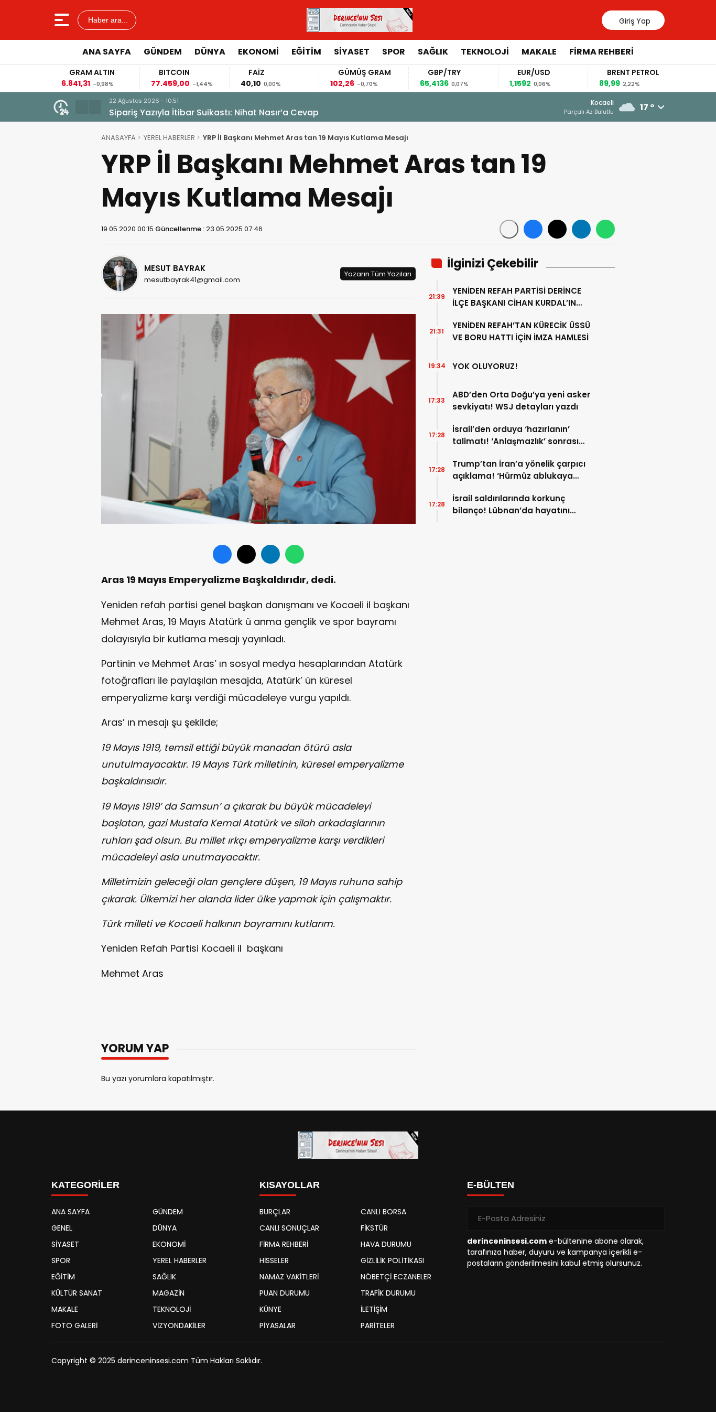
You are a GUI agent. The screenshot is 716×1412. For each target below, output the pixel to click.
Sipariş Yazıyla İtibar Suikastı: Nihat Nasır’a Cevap (214, 112)
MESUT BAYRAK (174, 268)
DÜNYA (209, 52)
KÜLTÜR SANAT (76, 1293)
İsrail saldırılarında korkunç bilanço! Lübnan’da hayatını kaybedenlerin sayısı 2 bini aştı (516, 504)
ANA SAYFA (106, 52)
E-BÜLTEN (490, 1185)
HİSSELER (274, 1260)
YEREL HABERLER (169, 138)
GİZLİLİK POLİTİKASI (392, 1260)
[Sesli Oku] (509, 229)
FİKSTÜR (374, 1228)
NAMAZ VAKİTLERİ (289, 1276)
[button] (81, 107)
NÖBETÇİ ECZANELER (396, 1276)
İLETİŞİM (374, 1309)
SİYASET (352, 52)
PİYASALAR (277, 1325)
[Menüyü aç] (63, 19)
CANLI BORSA (383, 1211)
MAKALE (539, 52)
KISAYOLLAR (289, 1185)
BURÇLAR (274, 1211)
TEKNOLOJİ (485, 52)
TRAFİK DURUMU (388, 1293)
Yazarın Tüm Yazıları (377, 274)
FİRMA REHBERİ (601, 52)
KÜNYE (270, 1309)
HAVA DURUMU (386, 1244)
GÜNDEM (163, 52)
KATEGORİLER (85, 1185)
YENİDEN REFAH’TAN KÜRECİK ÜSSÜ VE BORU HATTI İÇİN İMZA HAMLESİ (521, 331)
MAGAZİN (169, 1293)
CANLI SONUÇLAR (289, 1228)
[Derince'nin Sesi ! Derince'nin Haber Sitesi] (360, 20)
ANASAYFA (118, 138)
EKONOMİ (258, 52)
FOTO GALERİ (74, 1325)
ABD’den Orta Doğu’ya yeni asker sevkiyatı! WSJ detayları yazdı (521, 400)
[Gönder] (653, 1218)
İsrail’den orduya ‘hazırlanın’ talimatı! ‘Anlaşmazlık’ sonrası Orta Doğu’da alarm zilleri (515, 435)
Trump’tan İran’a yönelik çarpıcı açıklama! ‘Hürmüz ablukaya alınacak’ (518, 470)
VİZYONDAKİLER (179, 1325)
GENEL (61, 1228)
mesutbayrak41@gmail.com (192, 280)
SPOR (393, 52)
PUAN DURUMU (284, 1293)
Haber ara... (107, 20)
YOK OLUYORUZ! (485, 366)
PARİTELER (378, 1325)
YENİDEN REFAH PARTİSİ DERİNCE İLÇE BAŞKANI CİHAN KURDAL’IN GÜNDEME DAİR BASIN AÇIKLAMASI (520, 297)
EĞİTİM (306, 52)
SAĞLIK (433, 52)
